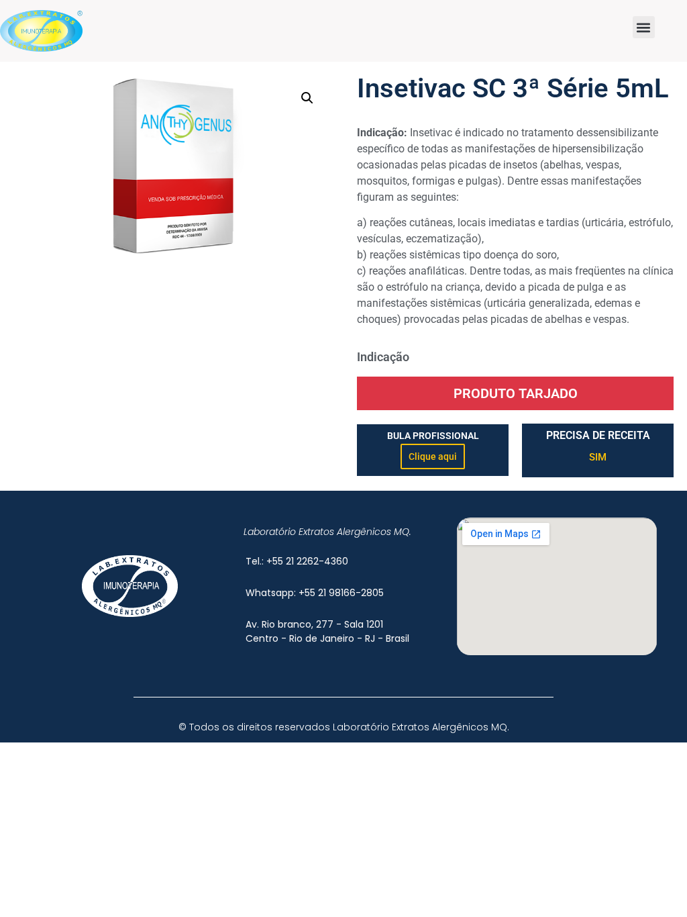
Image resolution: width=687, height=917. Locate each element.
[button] (644, 27)
